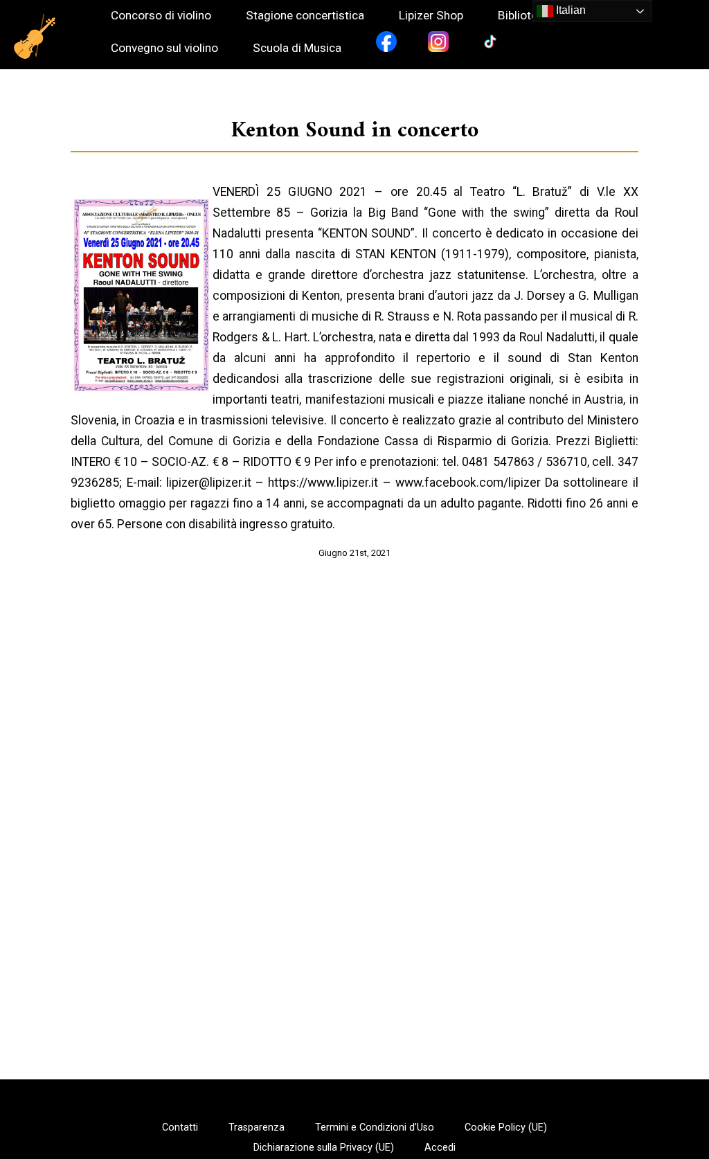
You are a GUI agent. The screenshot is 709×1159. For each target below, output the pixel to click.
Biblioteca (524, 15)
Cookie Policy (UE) (506, 1127)
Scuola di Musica (297, 48)
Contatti (180, 1127)
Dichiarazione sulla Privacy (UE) (323, 1147)
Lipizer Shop (431, 15)
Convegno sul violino (164, 48)
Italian (569, 10)
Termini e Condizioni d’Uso (374, 1127)
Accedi (440, 1147)
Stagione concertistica (305, 15)
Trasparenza (256, 1127)
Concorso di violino (161, 15)
